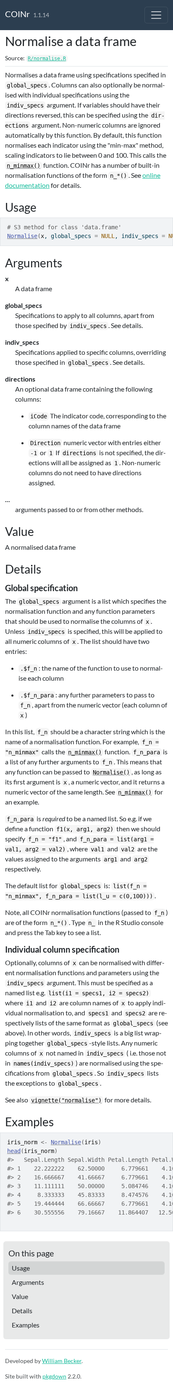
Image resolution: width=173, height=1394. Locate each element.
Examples (25, 1325)
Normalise (22, 236)
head (14, 1151)
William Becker (61, 1360)
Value (20, 1296)
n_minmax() (23, 165)
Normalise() (111, 772)
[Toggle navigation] (156, 15)
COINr (17, 14)
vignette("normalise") (66, 1100)
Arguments (28, 1282)
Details (22, 1311)
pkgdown (54, 1376)
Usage (21, 1268)
